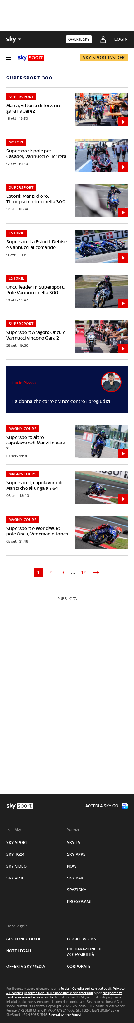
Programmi (79, 901)
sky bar (75, 878)
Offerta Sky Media (25, 966)
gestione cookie (23, 939)
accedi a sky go (101, 806)
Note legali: (16, 926)
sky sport (17, 842)
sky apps (76, 854)
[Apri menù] (8, 58)
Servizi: (73, 829)
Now (72, 866)
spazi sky (76, 889)
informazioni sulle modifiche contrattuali (58, 993)
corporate (78, 966)
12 (83, 572)
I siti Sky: (14, 829)
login (121, 39)
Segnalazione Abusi (65, 1014)
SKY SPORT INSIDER (104, 57)
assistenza (31, 997)
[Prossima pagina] (96, 572)
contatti (51, 997)
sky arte (15, 878)
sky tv (73, 842)
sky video (16, 866)
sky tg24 (15, 854)
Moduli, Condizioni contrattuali (85, 988)
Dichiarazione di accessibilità (84, 952)
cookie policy (82, 939)
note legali (18, 951)
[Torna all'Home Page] (31, 58)
